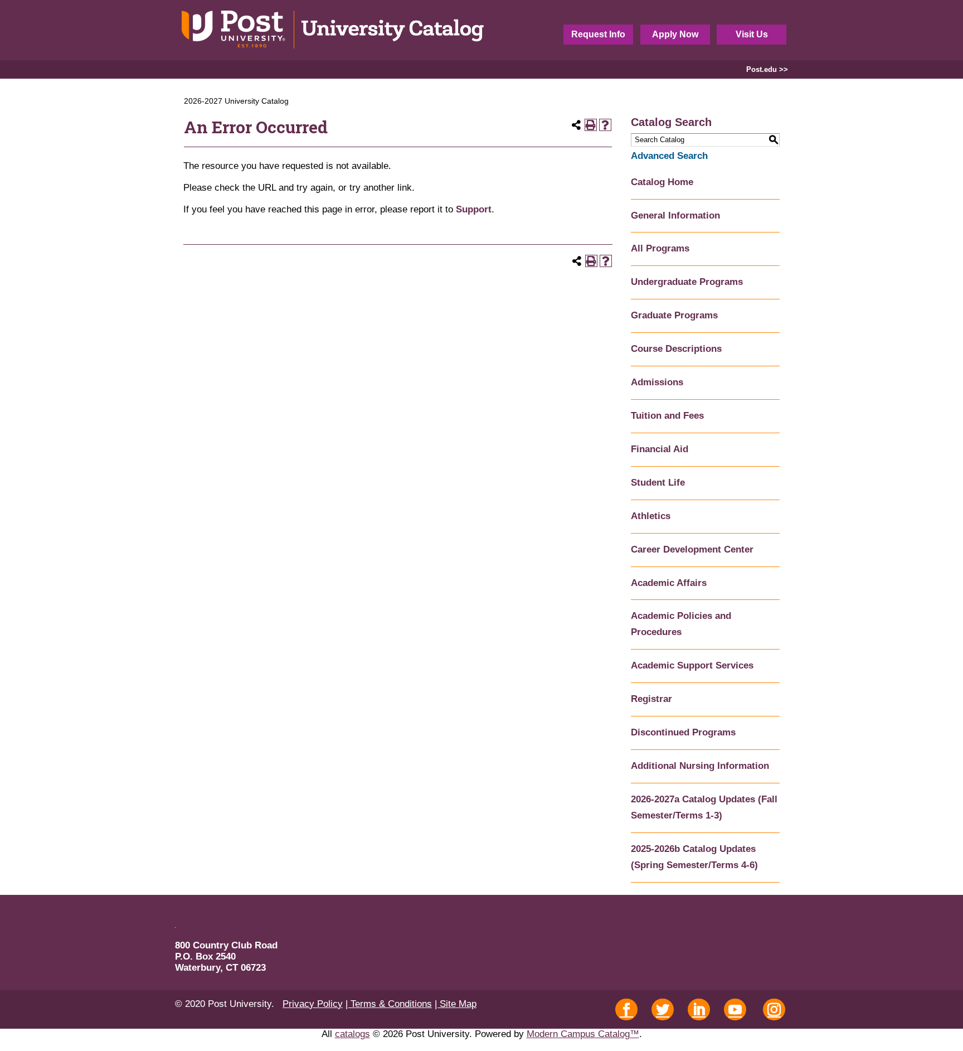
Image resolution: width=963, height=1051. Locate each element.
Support (474, 209)
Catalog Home (662, 182)
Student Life (658, 482)
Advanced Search (669, 156)
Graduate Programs (674, 315)
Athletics (650, 516)
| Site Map (455, 1004)
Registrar (651, 699)
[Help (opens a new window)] (605, 125)
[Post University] (333, 30)
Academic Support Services (692, 665)
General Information (675, 215)
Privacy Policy (313, 1004)
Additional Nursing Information (700, 766)
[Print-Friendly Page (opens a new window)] (591, 125)
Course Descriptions (676, 348)
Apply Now (675, 34)
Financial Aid (659, 449)
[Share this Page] (576, 125)
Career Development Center (692, 549)
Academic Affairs (669, 583)
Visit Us (752, 34)
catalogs (352, 1034)
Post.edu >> (767, 69)
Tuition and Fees (667, 415)
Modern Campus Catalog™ (583, 1034)
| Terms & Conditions (389, 1004)
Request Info (598, 34)
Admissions (657, 382)
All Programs (660, 248)
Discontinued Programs (683, 732)
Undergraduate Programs (687, 282)
